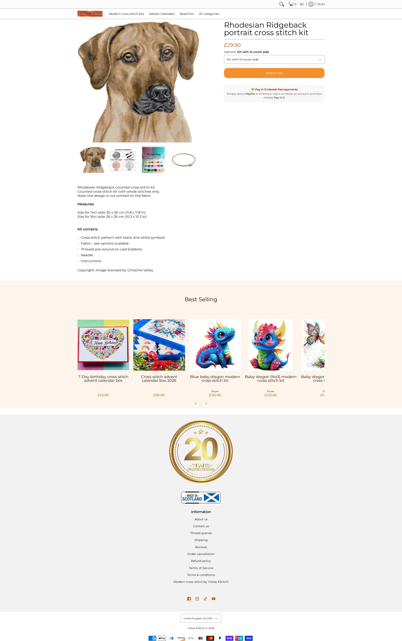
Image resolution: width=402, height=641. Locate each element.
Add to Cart (274, 73)
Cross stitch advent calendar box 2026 (159, 378)
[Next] (196, 81)
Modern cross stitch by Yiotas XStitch (201, 582)
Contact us (201, 526)
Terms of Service (201, 568)
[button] (189, 599)
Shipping (201, 540)
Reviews (201, 547)
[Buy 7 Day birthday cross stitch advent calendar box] (103, 345)
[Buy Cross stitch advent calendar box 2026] (159, 345)
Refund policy (201, 561)
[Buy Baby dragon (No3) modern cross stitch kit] (271, 345)
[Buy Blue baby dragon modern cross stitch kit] (215, 345)
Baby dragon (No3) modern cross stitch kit (270, 378)
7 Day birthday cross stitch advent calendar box (103, 378)
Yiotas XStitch (196, 628)
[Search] (281, 4)
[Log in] (311, 4)
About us (201, 519)
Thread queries (201, 533)
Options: (246, 52)
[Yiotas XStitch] (90, 14)
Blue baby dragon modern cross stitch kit (215, 378)
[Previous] (80, 81)
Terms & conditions (201, 575)
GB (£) (321, 4)
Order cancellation (201, 554)
